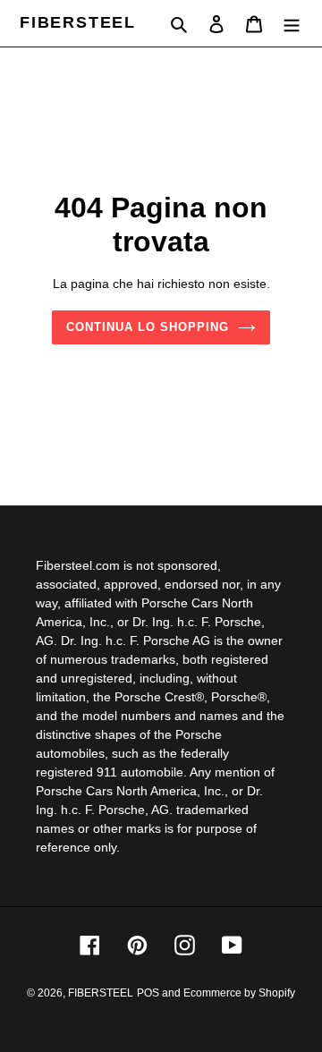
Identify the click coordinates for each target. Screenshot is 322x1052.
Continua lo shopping (148, 327)
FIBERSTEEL (78, 22)
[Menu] (291, 23)
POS (148, 993)
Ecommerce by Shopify (239, 993)
